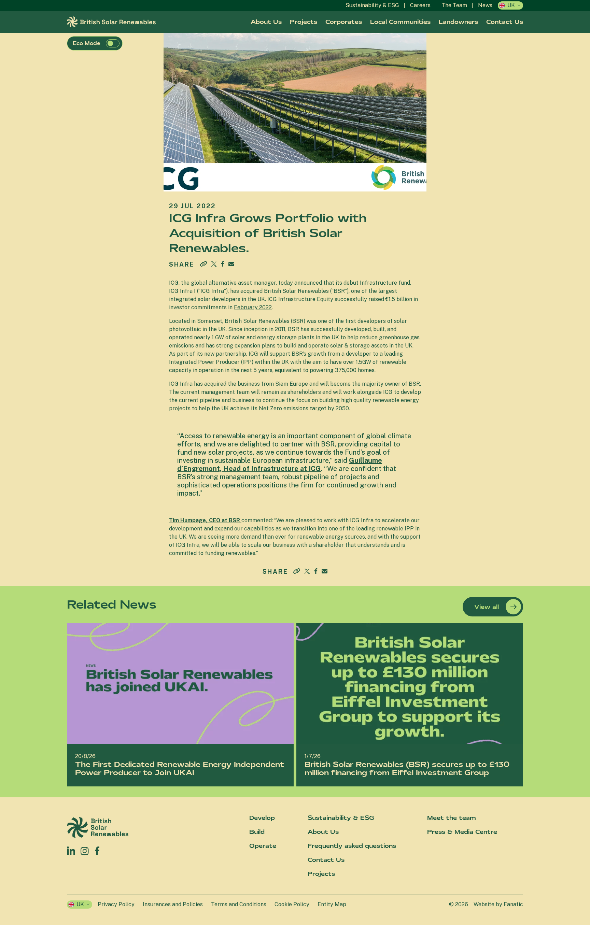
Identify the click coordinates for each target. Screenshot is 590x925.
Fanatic (513, 904)
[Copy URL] (203, 264)
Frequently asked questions (352, 846)
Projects (303, 22)
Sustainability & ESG (372, 5)
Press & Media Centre (462, 832)
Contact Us (504, 22)
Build (257, 832)
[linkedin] (71, 850)
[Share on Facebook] (222, 263)
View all (486, 607)
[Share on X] (214, 264)
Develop (262, 818)
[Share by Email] (231, 264)
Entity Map (332, 904)
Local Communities (400, 22)
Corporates (343, 22)
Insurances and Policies (173, 904)
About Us (266, 22)
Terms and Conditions (238, 904)
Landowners (458, 22)
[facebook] (97, 849)
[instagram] (85, 850)
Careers (420, 5)
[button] (113, 43)
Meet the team (451, 818)
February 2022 (253, 307)
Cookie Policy (292, 904)
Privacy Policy (116, 904)
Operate (262, 846)
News (485, 5)
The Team (454, 5)
